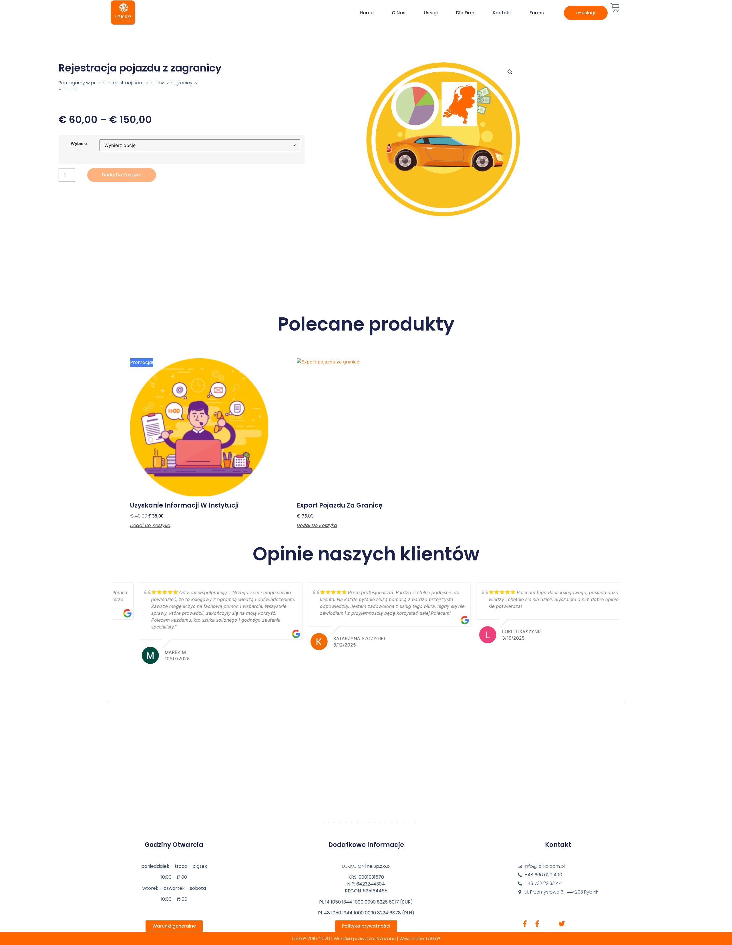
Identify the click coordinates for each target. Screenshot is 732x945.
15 (403, 822)
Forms (537, 12)
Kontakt (502, 12)
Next (623, 701)
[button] (510, 72)
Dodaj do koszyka (122, 175)
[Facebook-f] (525, 923)
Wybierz (79, 144)
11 (380, 822)
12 (386, 822)
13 (392, 822)
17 (414, 822)
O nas (398, 12)
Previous (109, 701)
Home (366, 12)
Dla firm (465, 12)
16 (409, 822)
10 (374, 822)
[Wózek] (615, 7)
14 (397, 822)
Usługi (431, 12)
